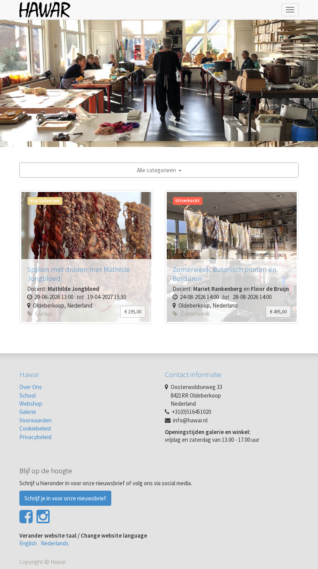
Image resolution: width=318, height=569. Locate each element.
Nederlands (55, 543)
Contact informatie (193, 374)
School (27, 395)
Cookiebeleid (35, 428)
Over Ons (30, 387)
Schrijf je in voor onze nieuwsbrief (65, 498)
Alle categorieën (157, 170)
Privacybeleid (35, 437)
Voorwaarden (35, 420)
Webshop (30, 403)
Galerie (27, 411)
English (28, 543)
